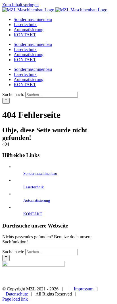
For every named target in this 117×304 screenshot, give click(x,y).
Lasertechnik (33, 187)
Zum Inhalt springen (20, 4)
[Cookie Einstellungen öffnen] (10, 296)
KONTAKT (32, 214)
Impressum (83, 288)
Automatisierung (36, 200)
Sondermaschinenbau (40, 173)
